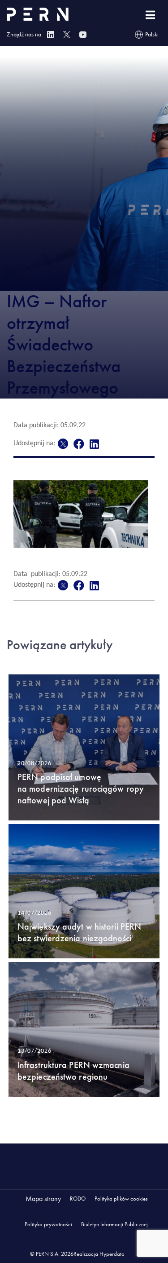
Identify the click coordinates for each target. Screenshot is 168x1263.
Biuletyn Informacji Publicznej (114, 1224)
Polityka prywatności (48, 1224)
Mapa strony (43, 1198)
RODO (78, 1198)
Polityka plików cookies (121, 1198)
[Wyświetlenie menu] (150, 15)
